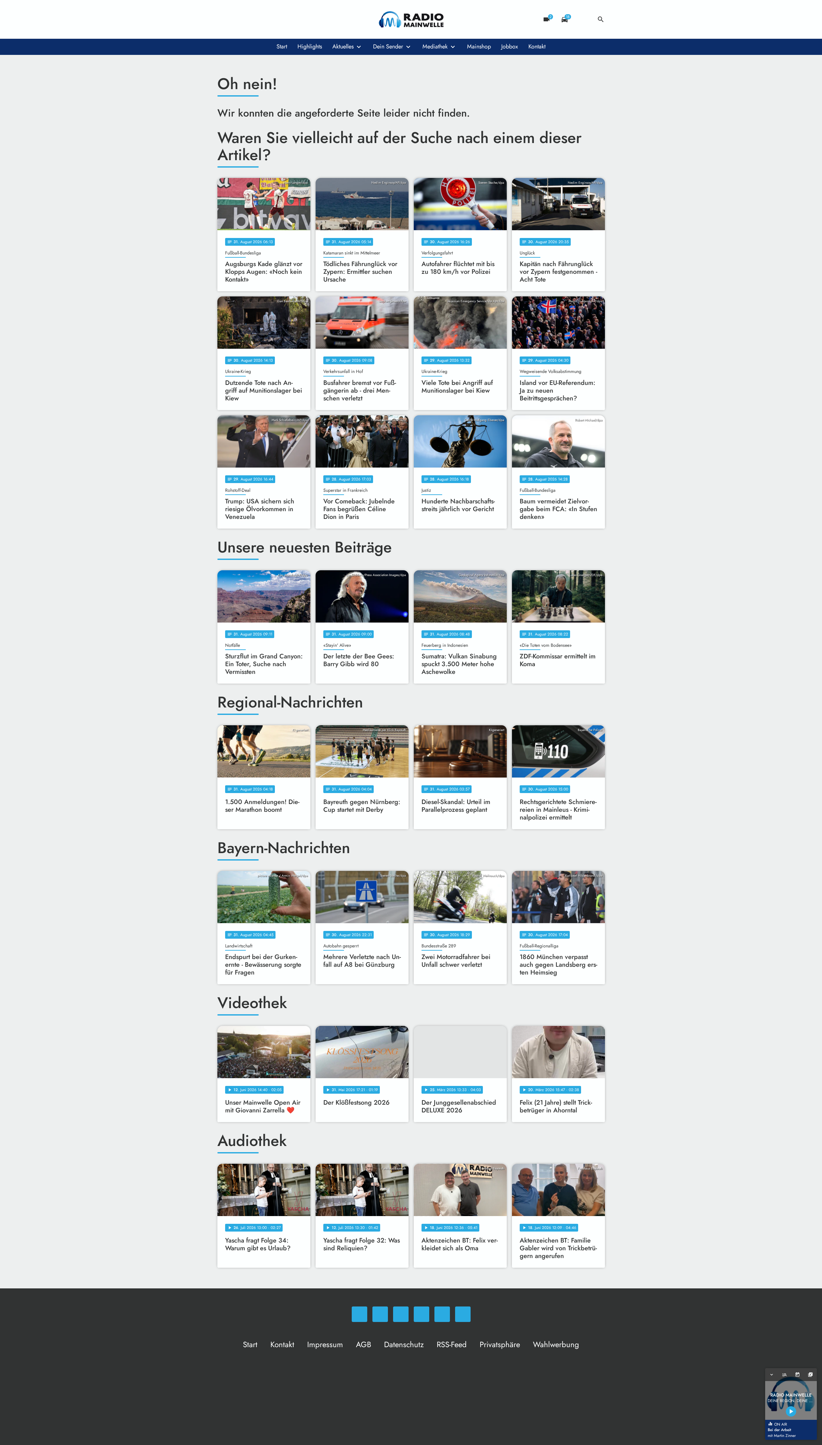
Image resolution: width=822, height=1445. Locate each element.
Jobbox (509, 46)
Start (281, 46)
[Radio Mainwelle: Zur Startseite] (411, 19)
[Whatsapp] (223, 19)
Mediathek (435, 46)
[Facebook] (236, 19)
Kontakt (537, 46)
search (601, 19)
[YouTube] (262, 19)
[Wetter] (583, 19)
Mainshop (479, 46)
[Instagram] (249, 19)
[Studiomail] (275, 19)
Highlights (309, 46)
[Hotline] (288, 19)
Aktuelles (343, 46)
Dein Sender (388, 46)
